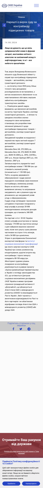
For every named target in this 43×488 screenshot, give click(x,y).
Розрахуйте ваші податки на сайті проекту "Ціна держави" (21, 452)
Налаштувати (31, 483)
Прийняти (11, 483)
